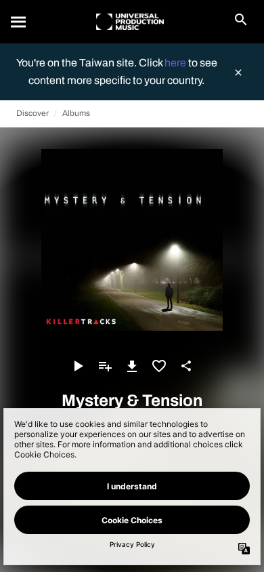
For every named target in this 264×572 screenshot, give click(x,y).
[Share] (186, 366)
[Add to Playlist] (105, 366)
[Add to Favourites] (159, 366)
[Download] (132, 366)
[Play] (78, 366)
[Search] (19, 21)
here (176, 62)
